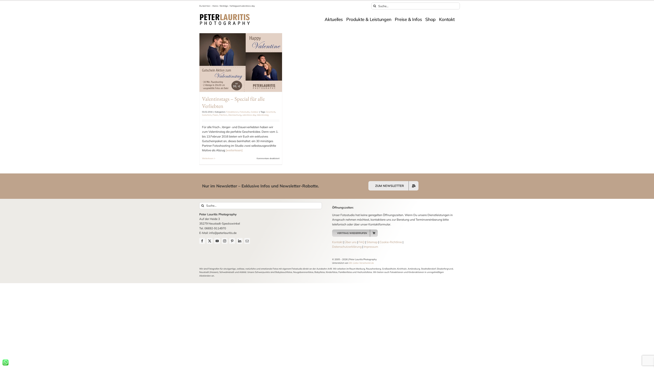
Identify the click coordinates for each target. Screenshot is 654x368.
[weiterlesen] (234, 150)
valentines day (249, 115)
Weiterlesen (207, 158)
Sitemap (372, 242)
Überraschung (234, 115)
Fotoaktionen (232, 112)
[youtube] (217, 241)
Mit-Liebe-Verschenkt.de (361, 263)
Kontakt (337, 242)
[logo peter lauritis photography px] (224, 15)
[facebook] (202, 241)
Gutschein (207, 115)
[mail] (247, 241)
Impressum (371, 246)
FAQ (361, 242)
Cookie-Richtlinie (391, 242)
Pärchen (223, 115)
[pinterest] (232, 241)
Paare (215, 115)
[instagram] (225, 241)
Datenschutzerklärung (347, 246)
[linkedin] (240, 241)
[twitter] (210, 241)
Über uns (350, 242)
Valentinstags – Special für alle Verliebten (233, 102)
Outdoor (254, 112)
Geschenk (270, 112)
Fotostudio (245, 112)
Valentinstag (263, 115)
